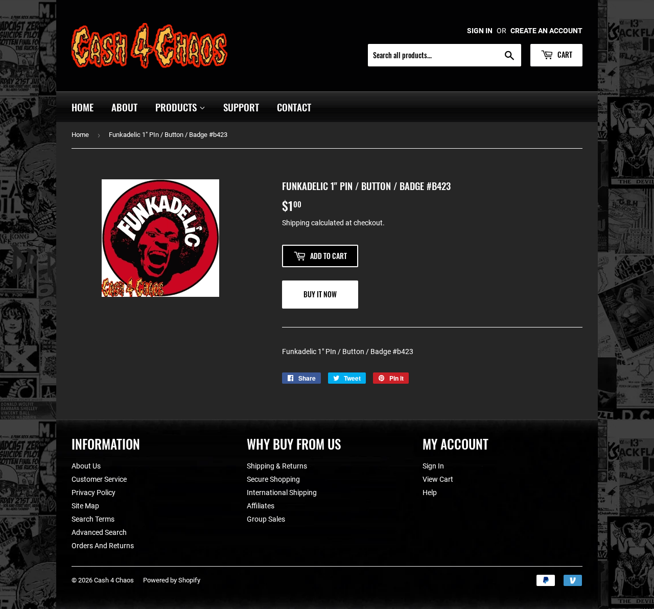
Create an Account (546, 31)
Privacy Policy (93, 492)
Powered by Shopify (171, 580)
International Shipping (282, 492)
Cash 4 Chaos (114, 580)
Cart (564, 54)
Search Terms (93, 519)
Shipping (296, 223)
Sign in (480, 31)
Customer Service (99, 479)
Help (430, 492)
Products (177, 107)
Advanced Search (99, 532)
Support (241, 107)
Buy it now (320, 294)
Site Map (85, 506)
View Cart (438, 479)
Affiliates (260, 506)
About (124, 107)
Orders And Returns (103, 546)
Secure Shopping (273, 479)
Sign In (433, 466)
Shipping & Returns (277, 466)
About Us (86, 466)
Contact (294, 107)
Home (83, 107)
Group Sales (266, 519)
